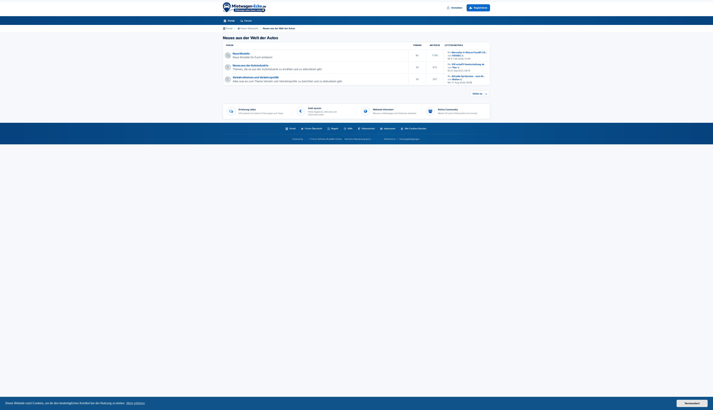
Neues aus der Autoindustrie (250, 65)
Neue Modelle (241, 53)
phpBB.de (375, 139)
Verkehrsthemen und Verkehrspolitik (256, 77)
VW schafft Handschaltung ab (468, 64)
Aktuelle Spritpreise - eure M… (468, 76)
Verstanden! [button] (692, 403)
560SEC (456, 55)
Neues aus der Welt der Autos (250, 38)
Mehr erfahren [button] (135, 403)
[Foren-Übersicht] (246, 7)
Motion (456, 79)
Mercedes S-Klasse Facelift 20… (469, 52)
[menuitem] (230, 20)
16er (454, 67)
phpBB (307, 139)
